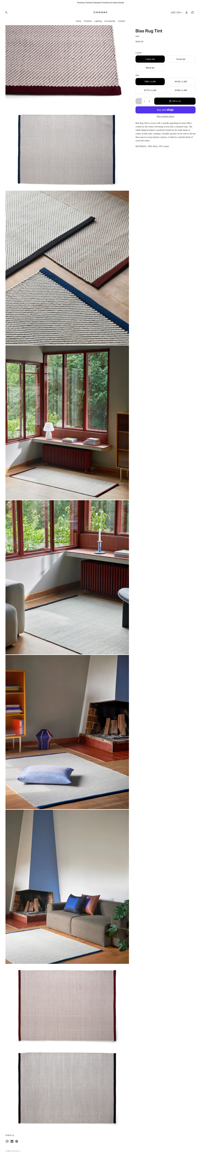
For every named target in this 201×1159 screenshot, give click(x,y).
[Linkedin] (12, 1141)
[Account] (186, 12)
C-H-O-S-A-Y (16, 1151)
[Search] (6, 12)
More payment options (165, 116)
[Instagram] (7, 1141)
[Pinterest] (16, 1141)
